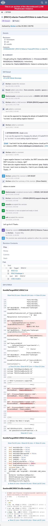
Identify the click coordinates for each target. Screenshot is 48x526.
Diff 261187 (31, 176)
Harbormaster (10, 96)
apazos (44, 90)
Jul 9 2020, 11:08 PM (12, 235)
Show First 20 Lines (13, 295)
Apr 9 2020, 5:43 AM (12, 111)
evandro (9, 44)
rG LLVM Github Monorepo (12, 78)
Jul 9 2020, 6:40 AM (12, 200)
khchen (13, 26)
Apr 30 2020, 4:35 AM (12, 178)
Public (17, 21)
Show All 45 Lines (26, 366)
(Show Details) (41, 181)
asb (7, 42)
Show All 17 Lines (26, 433)
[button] (46, 2)
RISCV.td (14, 271)
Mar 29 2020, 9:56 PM (13, 98)
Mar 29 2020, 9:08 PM (13, 86)
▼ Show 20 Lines (40, 295)
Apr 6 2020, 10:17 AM (12, 105)
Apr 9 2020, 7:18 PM (12, 155)
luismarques (10, 39)
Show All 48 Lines (27, 443)
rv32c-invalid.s (16, 279)
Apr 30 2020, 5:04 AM (12, 194)
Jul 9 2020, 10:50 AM (12, 220)
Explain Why (19, 233)
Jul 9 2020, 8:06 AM (12, 207)
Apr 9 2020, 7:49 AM (12, 127)
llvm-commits (29, 90)
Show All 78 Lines (26, 483)
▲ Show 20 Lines (14, 366)
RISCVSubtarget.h (17, 273)
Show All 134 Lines (27, 295)
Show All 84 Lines (26, 520)
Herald (8, 90)
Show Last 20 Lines (39, 483)
